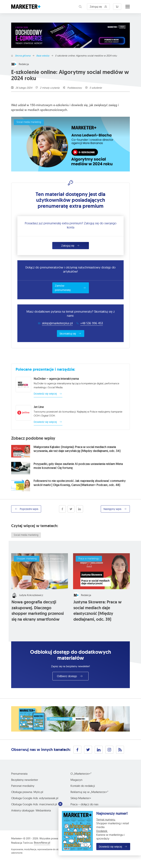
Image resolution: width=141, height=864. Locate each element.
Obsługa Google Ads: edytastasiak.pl (34, 798)
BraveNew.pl (42, 842)
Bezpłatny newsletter (24, 780)
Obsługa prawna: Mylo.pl (27, 792)
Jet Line (39, 407)
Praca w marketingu (88, 559)
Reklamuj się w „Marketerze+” (89, 792)
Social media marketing (29, 122)
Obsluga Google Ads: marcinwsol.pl (34, 804)
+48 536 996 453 (91, 323)
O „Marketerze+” (80, 773)
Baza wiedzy (42, 55)
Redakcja (24, 64)
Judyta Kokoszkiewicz (31, 595)
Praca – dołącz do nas (84, 804)
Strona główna (22, 55)
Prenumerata (19, 773)
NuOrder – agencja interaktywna (56, 379)
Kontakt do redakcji (82, 786)
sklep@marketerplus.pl (57, 323)
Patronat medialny (22, 786)
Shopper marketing (27, 559)
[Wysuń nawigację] (127, 6)
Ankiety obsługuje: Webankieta (31, 810)
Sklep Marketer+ (80, 798)
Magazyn (76, 780)
